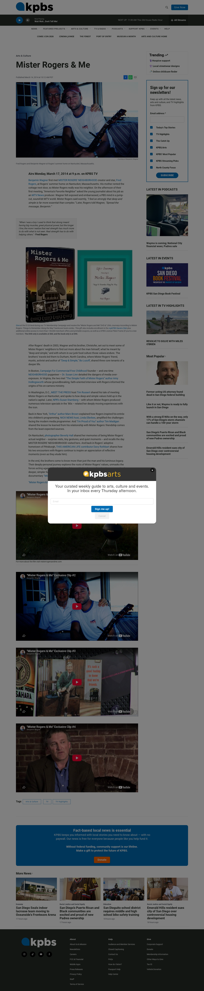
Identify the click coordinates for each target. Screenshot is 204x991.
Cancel (102, 516)
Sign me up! (102, 509)
